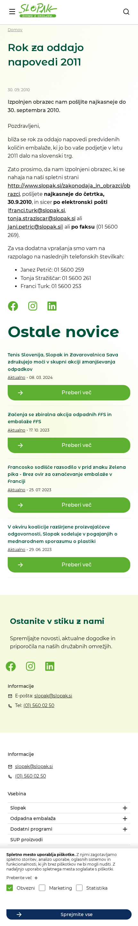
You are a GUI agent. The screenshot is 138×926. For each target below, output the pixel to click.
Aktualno (16, 377)
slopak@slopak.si (53, 696)
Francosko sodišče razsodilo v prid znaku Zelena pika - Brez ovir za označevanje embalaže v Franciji (67, 474)
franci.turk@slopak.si (37, 210)
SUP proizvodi (26, 840)
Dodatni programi (31, 829)
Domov (15, 29)
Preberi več (76, 392)
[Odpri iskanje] (126, 11)
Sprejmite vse (77, 914)
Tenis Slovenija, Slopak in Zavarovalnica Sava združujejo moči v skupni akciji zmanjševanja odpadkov (63, 362)
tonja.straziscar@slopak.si (41, 218)
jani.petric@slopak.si (35, 227)
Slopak (18, 808)
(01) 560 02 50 (38, 705)
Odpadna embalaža (33, 818)
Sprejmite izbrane (77, 900)
